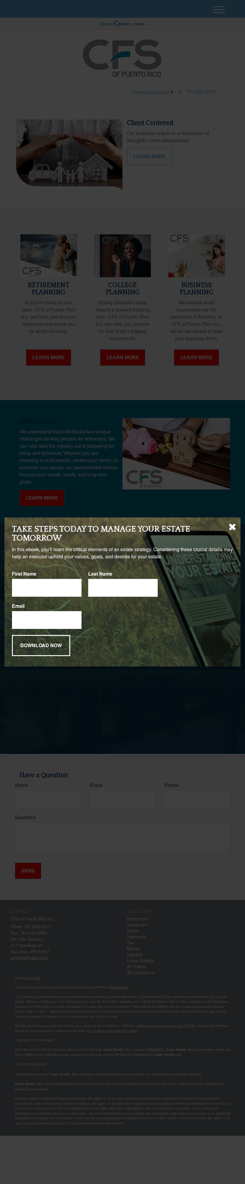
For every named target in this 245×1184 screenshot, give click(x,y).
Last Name (100, 574)
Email (18, 606)
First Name (24, 574)
